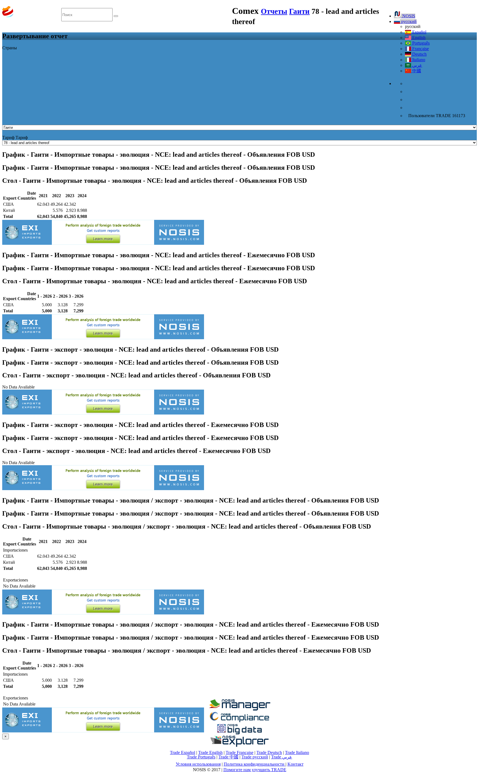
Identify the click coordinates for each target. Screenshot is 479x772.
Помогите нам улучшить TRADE (254, 769)
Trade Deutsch (269, 752)
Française (420, 48)
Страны (9, 47)
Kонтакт (295, 764)
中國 (416, 70)
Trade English (210, 752)
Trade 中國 (228, 757)
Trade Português (201, 757)
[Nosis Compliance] (239, 721)
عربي (416, 65)
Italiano (418, 59)
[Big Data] (239, 733)
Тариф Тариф (15, 137)
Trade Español (182, 752)
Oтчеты (274, 11)
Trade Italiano (297, 752)
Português (420, 43)
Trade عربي (281, 757)
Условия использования (198, 764)
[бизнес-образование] (239, 709)
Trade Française (239, 752)
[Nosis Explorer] (239, 745)
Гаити (299, 11)
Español (418, 32)
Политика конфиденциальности (255, 764)
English (418, 37)
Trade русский (254, 757)
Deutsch (419, 54)
